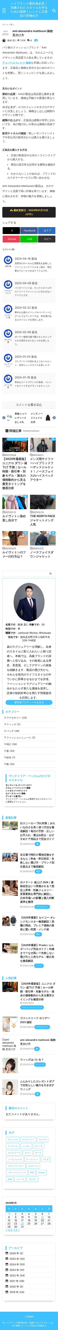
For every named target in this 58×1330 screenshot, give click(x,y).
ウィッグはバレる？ (32, 1059)
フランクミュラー (16, 1166)
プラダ (46, 1159)
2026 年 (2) (16, 1253)
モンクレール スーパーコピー (19, 785)
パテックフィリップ (17, 1172)
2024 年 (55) (17, 1264)
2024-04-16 (23, 258)
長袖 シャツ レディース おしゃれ (21, 417)
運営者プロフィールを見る (29, 702)
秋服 (10, 1179)
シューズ (20, 1179)
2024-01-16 (23, 377)
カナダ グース (14, 1153)
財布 (10, 757)
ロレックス (13, 1139)
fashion (41, 1172)
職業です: (11, 632)
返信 (34, 258)
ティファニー (32, 1159)
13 (42, 1217)
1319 (23, 40)
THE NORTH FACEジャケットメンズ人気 (42, 520)
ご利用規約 (29, 1316)
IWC (32, 1172)
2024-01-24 (23, 356)
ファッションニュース (17, 439)
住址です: (13, 636)
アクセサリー (16, 717)
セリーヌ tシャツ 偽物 (15, 793)
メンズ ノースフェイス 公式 (37, 417)
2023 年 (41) (17, 1269)
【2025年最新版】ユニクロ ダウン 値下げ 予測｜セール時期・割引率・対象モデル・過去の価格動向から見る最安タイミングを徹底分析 (37, 991)
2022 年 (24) (17, 1275)
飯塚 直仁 (12, 40)
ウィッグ (13, 724)
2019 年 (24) (17, 1292)
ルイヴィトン (28, 1139)
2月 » (17, 1230)
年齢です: (34, 624)
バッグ (12, 730)
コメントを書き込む (29, 404)
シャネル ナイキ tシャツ (16, 790)
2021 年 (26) (17, 1281)
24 (22, 1223)
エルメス (43, 1139)
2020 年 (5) (16, 1286)
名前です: (11, 624)
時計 (11, 744)
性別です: (11, 628)
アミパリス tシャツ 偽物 (16, 62)
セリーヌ (38, 1146)
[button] (46, 239)
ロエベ (28, 1153)
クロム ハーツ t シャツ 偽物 (18, 788)
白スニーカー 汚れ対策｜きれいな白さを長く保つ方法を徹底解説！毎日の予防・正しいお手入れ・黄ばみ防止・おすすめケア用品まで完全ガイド (37, 831)
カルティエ (33, 1166)
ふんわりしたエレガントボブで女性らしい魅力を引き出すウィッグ (37, 1085)
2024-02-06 (23, 332)
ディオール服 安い (14, 796)
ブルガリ (32, 1179)
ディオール (13, 1146)
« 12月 (9, 1230)
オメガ (38, 1153)
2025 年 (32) (17, 1258)
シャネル (26, 1146)
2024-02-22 (23, 307)
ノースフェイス (15, 1159)
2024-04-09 (23, 283)
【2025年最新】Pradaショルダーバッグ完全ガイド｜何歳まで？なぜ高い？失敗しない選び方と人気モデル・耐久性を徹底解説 (37, 953)
